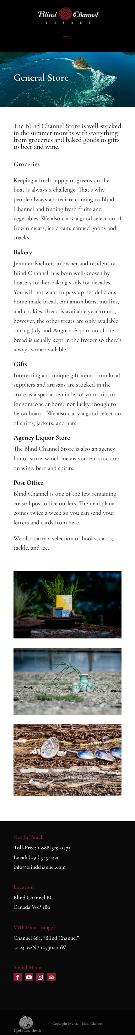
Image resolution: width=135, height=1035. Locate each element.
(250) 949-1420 (44, 857)
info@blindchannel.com (40, 866)
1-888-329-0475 (53, 847)
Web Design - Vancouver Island (27, 1023)
